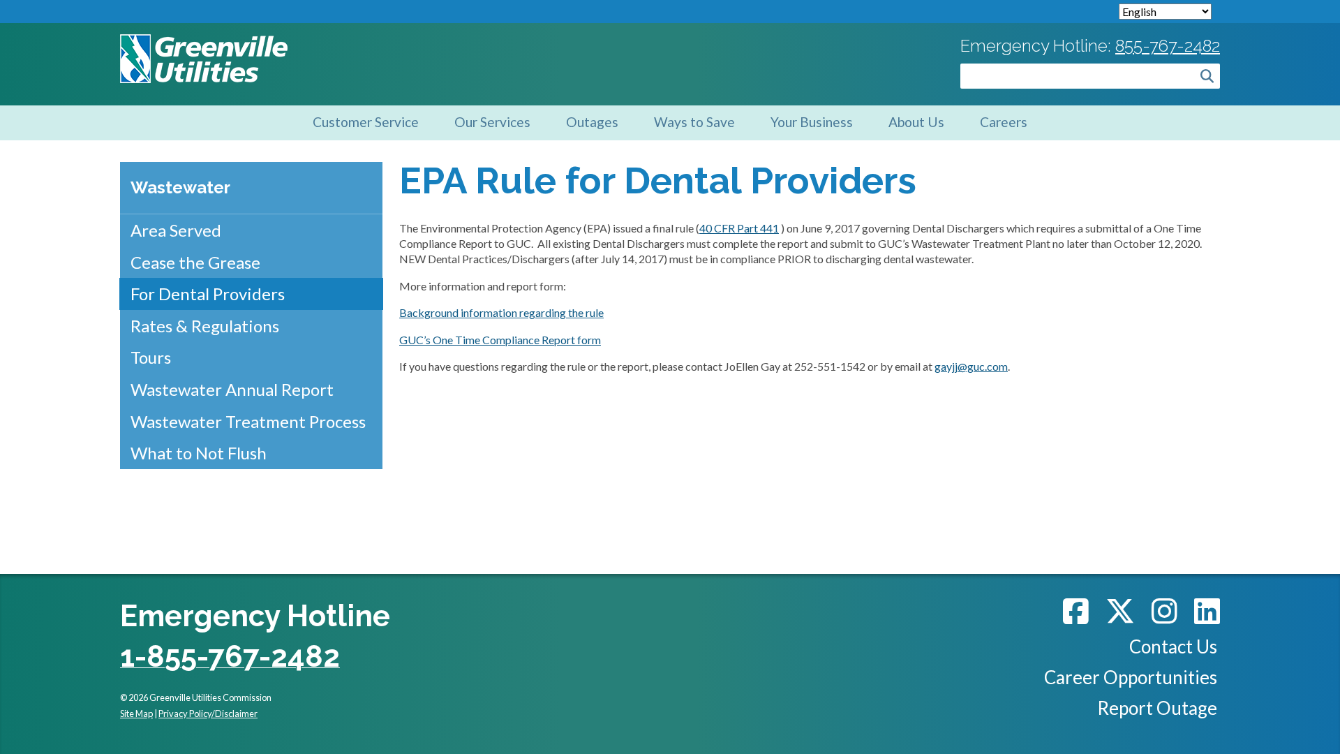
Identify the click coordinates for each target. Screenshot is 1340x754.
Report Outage (1157, 708)
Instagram (1164, 611)
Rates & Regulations (205, 326)
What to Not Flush (199, 453)
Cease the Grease (195, 262)
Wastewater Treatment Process (248, 421)
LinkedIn (1207, 611)
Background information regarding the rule (501, 312)
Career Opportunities (1130, 677)
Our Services (492, 122)
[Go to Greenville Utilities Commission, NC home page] (204, 41)
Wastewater (180, 187)
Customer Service (366, 122)
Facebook (1076, 611)
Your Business (811, 122)
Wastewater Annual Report (232, 389)
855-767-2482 (1167, 46)
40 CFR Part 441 (739, 228)
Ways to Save (694, 122)
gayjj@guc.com (971, 366)
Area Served (176, 230)
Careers (1003, 122)
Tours (151, 357)
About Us (916, 122)
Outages (592, 122)
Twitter (1120, 611)
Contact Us (1173, 646)
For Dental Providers (208, 293)
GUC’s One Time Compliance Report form (500, 339)
